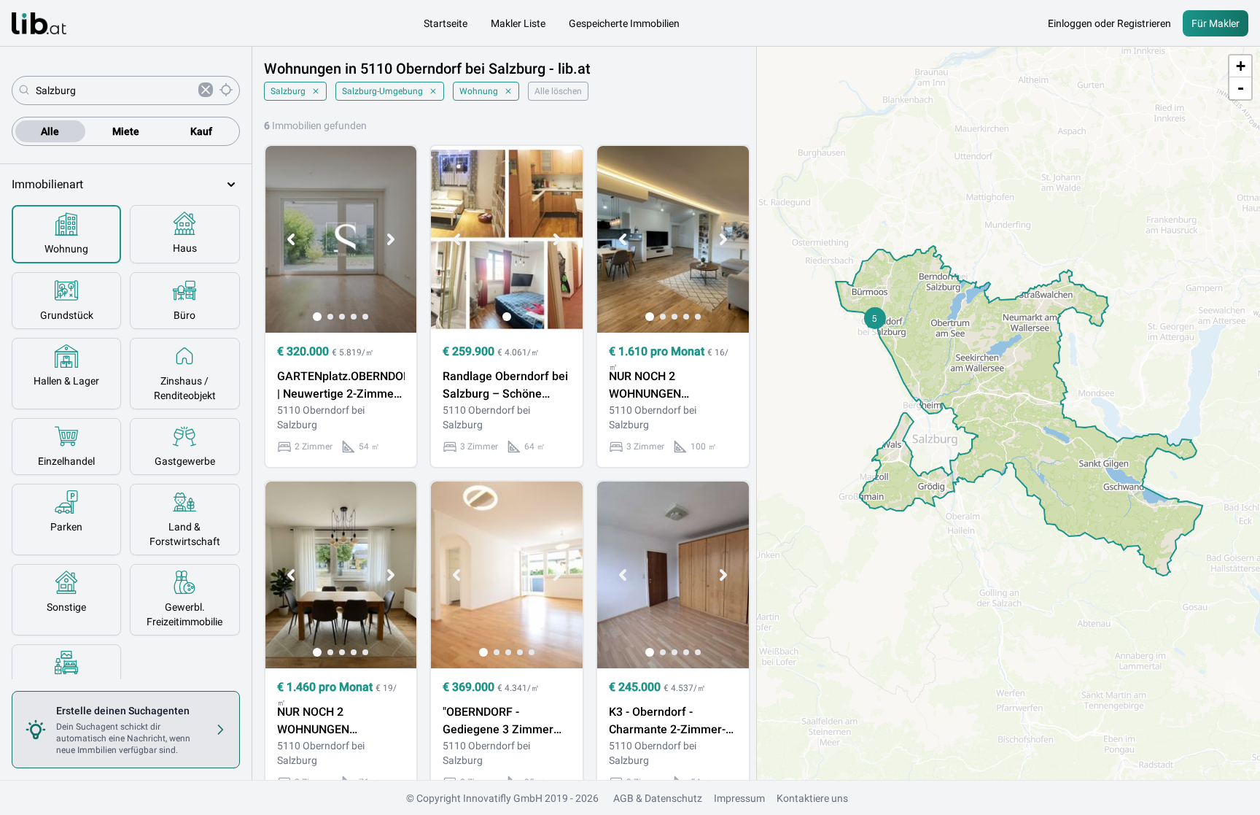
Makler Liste (518, 23)
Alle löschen (558, 91)
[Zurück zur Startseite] (39, 23)
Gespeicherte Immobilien (624, 23)
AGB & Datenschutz (657, 798)
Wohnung (478, 91)
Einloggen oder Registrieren (1109, 23)
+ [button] (1240, 66)
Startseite (445, 23)
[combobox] (114, 90)
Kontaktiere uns (812, 798)
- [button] (1240, 88)
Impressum (739, 798)
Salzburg (288, 91)
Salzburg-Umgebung (382, 91)
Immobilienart (47, 184)
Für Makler (1215, 23)
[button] (875, 318)
